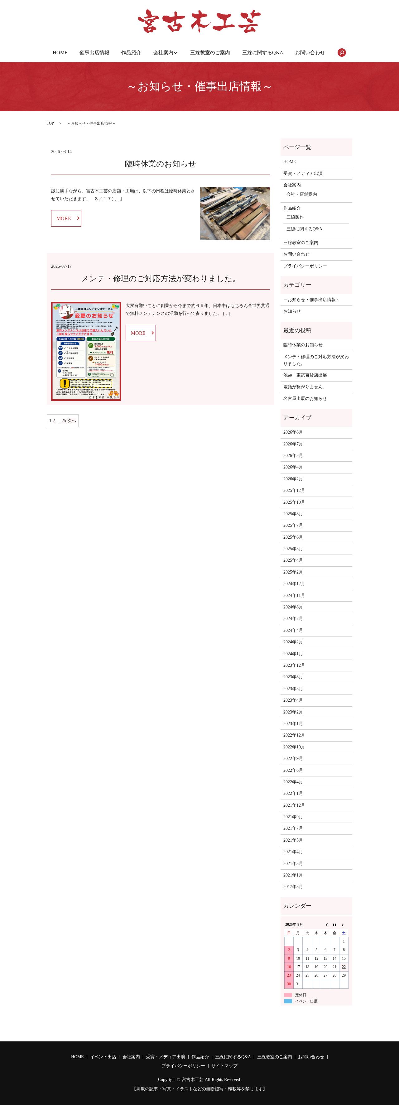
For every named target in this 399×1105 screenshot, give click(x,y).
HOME (60, 52)
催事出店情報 (94, 52)
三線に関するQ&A (262, 52)
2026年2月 (293, 479)
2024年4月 (293, 630)
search (341, 52)
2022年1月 (293, 793)
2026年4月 (293, 467)
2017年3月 (293, 886)
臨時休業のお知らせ (160, 164)
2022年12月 (294, 735)
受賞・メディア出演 (303, 173)
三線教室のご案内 (210, 52)
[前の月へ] (325, 925)
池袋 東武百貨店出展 (305, 375)
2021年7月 (293, 828)
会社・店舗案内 (301, 194)
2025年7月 (293, 525)
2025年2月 (293, 572)
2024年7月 (293, 618)
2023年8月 (293, 677)
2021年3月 (293, 863)
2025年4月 (293, 560)
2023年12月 (294, 665)
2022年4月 (293, 782)
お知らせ (292, 311)
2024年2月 (293, 642)
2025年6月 (293, 537)
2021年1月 (293, 875)
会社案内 (163, 52)
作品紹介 (131, 52)
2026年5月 (293, 455)
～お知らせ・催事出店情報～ (311, 299)
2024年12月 (294, 583)
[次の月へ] (343, 925)
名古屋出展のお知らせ (305, 398)
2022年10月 (294, 747)
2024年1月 (293, 653)
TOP (50, 123)
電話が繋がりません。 (305, 387)
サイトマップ (224, 1066)
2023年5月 (293, 688)
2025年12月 (294, 490)
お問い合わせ (310, 52)
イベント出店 (103, 1057)
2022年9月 (293, 758)
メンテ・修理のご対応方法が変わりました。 (160, 278)
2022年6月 (293, 770)
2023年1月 (293, 723)
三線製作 (295, 217)
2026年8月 (293, 432)
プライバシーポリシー (305, 266)
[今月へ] (334, 925)
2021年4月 (293, 851)
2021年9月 (293, 816)
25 (64, 420)
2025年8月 (293, 514)
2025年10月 (294, 502)
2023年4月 (293, 700)
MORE (63, 218)
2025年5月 (293, 548)
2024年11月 (294, 595)
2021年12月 (294, 805)
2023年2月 (293, 712)
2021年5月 (293, 840)
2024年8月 (293, 607)
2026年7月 (293, 444)
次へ (71, 420)
